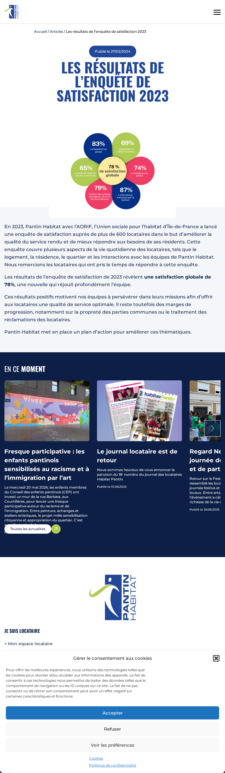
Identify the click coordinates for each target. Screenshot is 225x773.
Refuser (112, 729)
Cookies (96, 758)
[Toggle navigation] (217, 12)
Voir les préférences (112, 745)
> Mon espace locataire (28, 643)
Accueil (40, 31)
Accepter (113, 713)
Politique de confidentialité (112, 765)
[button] (216, 658)
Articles (56, 31)
